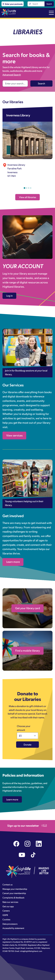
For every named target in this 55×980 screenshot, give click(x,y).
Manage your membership (14, 889)
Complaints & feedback (13, 897)
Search (49, 4)
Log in (9, 295)
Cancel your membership (14, 893)
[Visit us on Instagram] (27, 844)
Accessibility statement (13, 928)
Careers (6, 910)
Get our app (8, 906)
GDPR (5, 915)
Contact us (7, 884)
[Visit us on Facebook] (16, 844)
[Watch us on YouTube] (22, 855)
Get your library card (27, 608)
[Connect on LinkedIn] (39, 844)
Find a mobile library (27, 650)
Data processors (9, 923)
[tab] (24, 188)
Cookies (6, 919)
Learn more (13, 561)
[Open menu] (51, 13)
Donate (27, 744)
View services (14, 435)
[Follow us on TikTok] (33, 855)
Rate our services (10, 902)
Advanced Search (11, 74)
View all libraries (27, 197)
